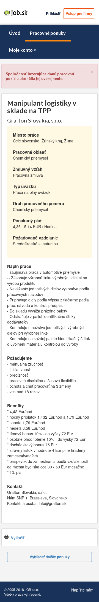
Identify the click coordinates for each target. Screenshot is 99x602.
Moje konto (21, 50)
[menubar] (49, 42)
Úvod (14, 33)
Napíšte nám (82, 590)
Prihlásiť (53, 13)
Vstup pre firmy (79, 13)
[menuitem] (14, 33)
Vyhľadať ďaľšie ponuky (50, 556)
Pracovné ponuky (48, 33)
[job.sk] (16, 15)
